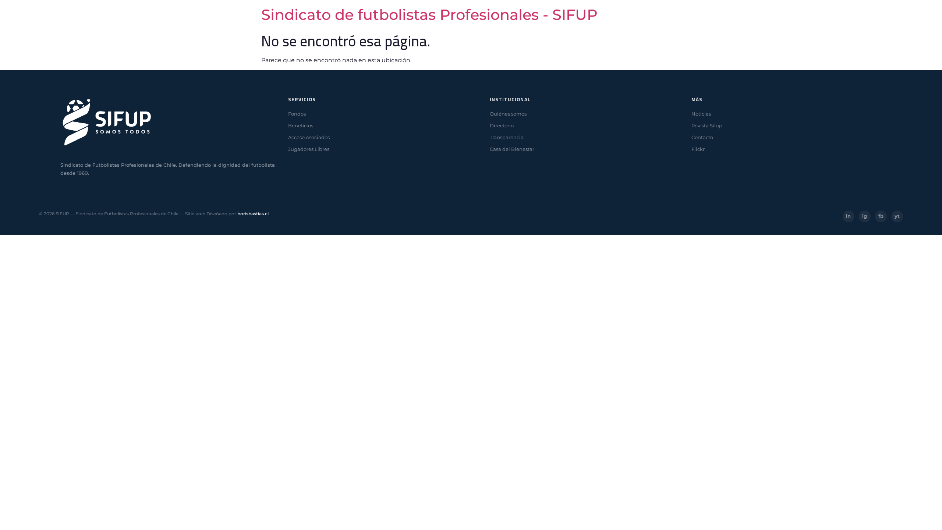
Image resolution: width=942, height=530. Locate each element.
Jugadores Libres (308, 149)
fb (880, 216)
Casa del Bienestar (512, 149)
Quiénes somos (508, 114)
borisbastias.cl (253, 213)
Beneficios (300, 125)
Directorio (502, 125)
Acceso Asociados (309, 137)
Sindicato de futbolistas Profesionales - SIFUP (429, 15)
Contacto (702, 137)
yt (897, 216)
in (848, 216)
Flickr (698, 149)
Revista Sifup (706, 125)
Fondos (297, 114)
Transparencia (507, 137)
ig (864, 216)
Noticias (701, 114)
